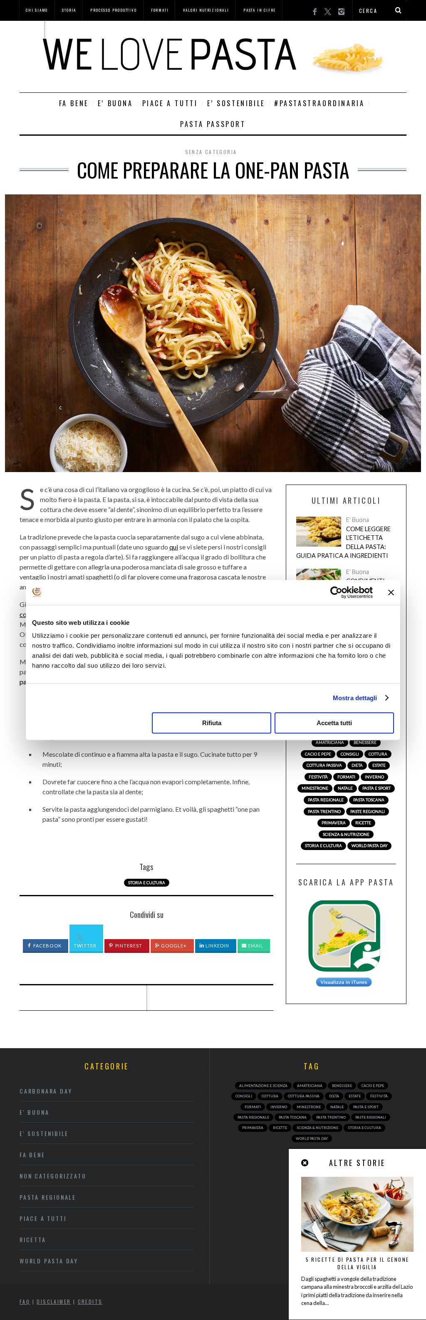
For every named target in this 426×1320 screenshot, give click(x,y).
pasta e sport (376, 788)
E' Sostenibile (44, 1133)
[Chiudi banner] (391, 592)
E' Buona (357, 519)
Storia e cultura (146, 882)
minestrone (315, 788)
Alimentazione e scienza (263, 1086)
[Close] (305, 1162)
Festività (318, 777)
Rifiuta (211, 722)
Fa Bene (74, 103)
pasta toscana (368, 800)
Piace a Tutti (170, 103)
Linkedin (217, 945)
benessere (365, 742)
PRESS (31, 30)
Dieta (357, 765)
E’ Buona (115, 103)
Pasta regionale (48, 1197)
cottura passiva (324, 765)
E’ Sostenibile (236, 103)
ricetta (33, 1239)
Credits (90, 1301)
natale (345, 788)
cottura (378, 754)
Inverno (374, 777)
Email (255, 945)
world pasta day (369, 845)
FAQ (25, 1301)
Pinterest (128, 945)
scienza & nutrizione (346, 834)
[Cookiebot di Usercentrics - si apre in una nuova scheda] (336, 592)
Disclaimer (54, 1301)
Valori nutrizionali (206, 10)
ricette (363, 822)
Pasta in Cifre (259, 10)
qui (173, 547)
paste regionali (367, 811)
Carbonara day (46, 1090)
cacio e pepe (318, 754)
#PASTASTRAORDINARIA (319, 103)
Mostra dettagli (355, 697)
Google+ (173, 945)
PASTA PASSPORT (212, 124)
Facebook (47, 945)
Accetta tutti (334, 722)
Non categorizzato (53, 1175)
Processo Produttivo (113, 10)
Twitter (85, 945)
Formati (160, 10)
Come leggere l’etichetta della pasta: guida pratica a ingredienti (343, 542)
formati (346, 777)
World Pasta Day (49, 1260)
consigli (350, 754)
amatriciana (330, 742)
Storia (69, 10)
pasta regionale (326, 800)
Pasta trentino (324, 811)
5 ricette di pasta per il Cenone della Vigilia (357, 1263)
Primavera (334, 822)
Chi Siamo (37, 10)
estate (379, 765)
